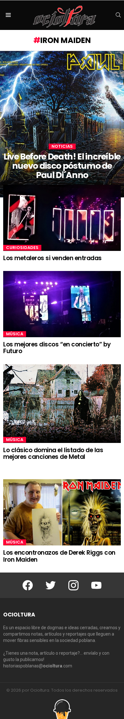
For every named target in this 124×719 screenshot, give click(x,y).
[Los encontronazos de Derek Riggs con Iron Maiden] (62, 512)
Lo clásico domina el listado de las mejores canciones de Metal (53, 453)
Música (14, 334)
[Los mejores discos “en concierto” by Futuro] (62, 304)
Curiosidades (22, 248)
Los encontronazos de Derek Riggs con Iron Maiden (59, 556)
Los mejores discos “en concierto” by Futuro (57, 347)
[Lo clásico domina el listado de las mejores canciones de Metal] (62, 403)
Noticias (62, 146)
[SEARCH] (118, 15)
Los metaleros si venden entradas (52, 258)
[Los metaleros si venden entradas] (62, 218)
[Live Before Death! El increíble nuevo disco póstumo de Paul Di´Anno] (62, 124)
